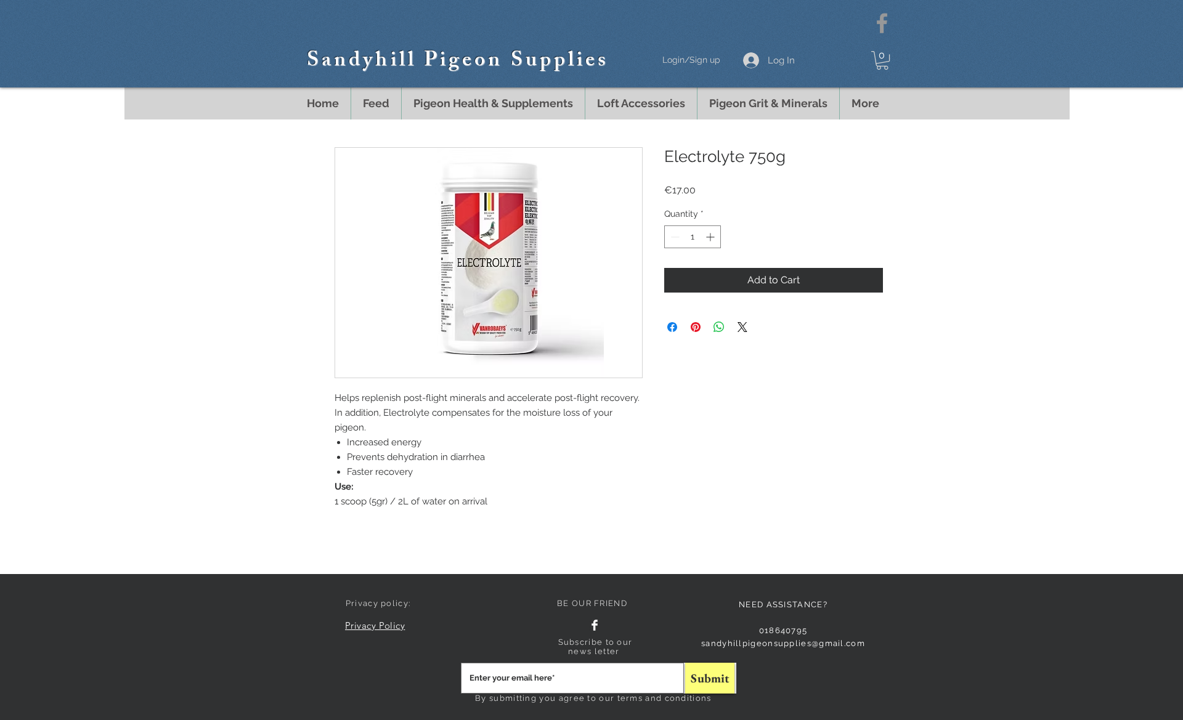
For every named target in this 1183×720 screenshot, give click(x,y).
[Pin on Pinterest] (695, 327)
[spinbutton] (692, 237)
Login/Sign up (691, 60)
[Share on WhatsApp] (719, 327)
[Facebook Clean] (594, 625)
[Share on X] (742, 327)
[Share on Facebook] (672, 327)
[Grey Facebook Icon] (882, 23)
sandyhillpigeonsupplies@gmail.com (783, 643)
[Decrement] (673, 237)
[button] (882, 60)
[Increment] (711, 237)
